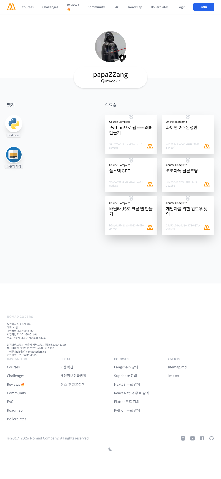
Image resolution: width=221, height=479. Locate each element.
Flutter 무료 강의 (126, 401)
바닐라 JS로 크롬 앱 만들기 (131, 211)
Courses (28, 7)
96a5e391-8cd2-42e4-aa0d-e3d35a (126, 184)
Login (181, 7)
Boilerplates (160, 7)
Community (96, 7)
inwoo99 (112, 81)
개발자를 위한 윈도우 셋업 (186, 211)
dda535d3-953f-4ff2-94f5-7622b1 (182, 184)
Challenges (50, 7)
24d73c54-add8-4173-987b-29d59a (183, 227)
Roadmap (135, 7)
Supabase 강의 (125, 376)
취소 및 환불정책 (72, 384)
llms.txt (173, 376)
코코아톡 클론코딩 (182, 171)
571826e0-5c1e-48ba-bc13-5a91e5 (126, 146)
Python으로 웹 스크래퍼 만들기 (131, 130)
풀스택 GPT (119, 171)
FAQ (117, 7)
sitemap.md (177, 367)
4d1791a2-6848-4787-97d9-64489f (183, 146)
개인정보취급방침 (73, 376)
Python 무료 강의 (127, 410)
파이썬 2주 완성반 (181, 127)
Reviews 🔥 (73, 7)
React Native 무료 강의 (131, 393)
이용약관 (66, 367)
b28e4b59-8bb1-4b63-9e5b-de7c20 (126, 227)
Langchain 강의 (126, 367)
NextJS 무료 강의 (127, 384)
